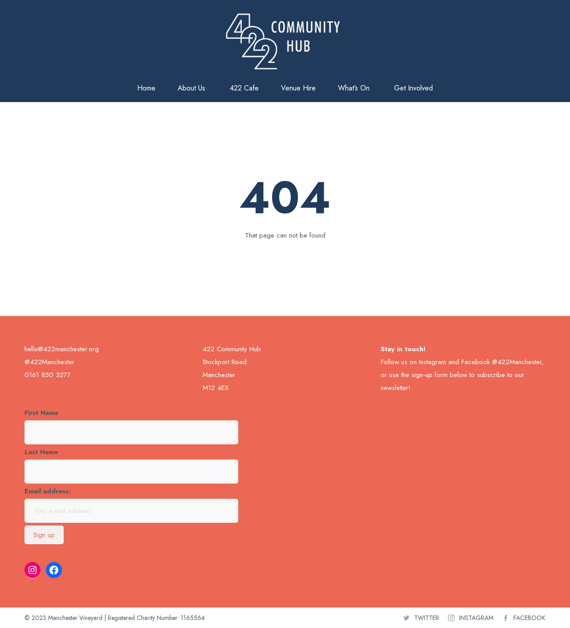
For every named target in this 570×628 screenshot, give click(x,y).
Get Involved (413, 88)
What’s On (354, 88)
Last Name (41, 452)
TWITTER (426, 617)
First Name (41, 413)
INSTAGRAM (476, 617)
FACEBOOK (529, 617)
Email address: (47, 491)
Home (146, 88)
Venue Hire (298, 88)
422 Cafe (244, 88)
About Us (191, 88)
